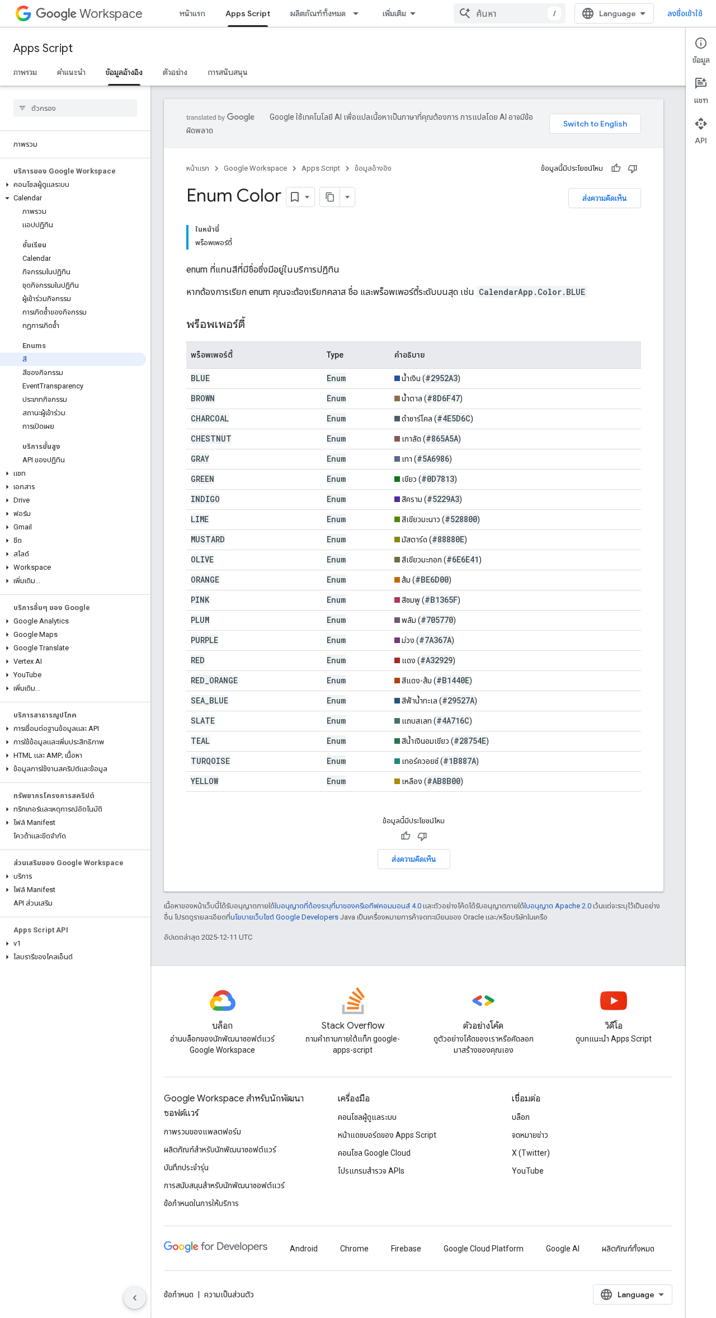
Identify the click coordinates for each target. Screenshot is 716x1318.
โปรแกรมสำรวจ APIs (371, 1170)
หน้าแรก (192, 13)
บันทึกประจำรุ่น (186, 1167)
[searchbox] (75, 108)
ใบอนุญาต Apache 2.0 (557, 906)
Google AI (563, 1248)
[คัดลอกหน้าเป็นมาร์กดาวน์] (330, 197)
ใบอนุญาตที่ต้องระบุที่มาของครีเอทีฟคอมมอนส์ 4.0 (348, 906)
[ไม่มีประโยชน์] (632, 168)
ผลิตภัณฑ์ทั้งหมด (318, 13)
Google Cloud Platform (484, 1248)
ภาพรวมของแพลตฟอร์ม (202, 1131)
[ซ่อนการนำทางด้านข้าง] (135, 1298)
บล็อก (521, 1117)
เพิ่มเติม (394, 13)
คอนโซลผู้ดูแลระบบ (367, 1117)
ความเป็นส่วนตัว (229, 1294)
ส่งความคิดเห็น (604, 198)
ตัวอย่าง (175, 72)
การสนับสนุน (228, 72)
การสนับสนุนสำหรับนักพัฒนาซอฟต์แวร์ (224, 1185)
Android (304, 1248)
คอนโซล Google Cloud (374, 1152)
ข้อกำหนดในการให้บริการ (201, 1203)
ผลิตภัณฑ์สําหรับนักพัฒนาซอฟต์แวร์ (220, 1149)
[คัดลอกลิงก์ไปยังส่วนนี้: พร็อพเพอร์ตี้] (256, 325)
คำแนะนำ (71, 72)
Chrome (354, 1248)
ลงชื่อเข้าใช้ (685, 13)
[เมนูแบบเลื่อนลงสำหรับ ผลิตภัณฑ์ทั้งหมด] (359, 13)
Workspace (111, 13)
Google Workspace (255, 168)
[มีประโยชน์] (615, 168)
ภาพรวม (25, 72)
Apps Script (247, 13)
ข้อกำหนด (179, 1294)
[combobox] (510, 13)
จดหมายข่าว (530, 1135)
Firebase (406, 1248)
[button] (73, 184)
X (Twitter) (531, 1152)
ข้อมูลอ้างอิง (124, 72)
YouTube (528, 1170)
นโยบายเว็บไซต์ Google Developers (284, 917)
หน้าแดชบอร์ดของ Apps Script (387, 1135)
